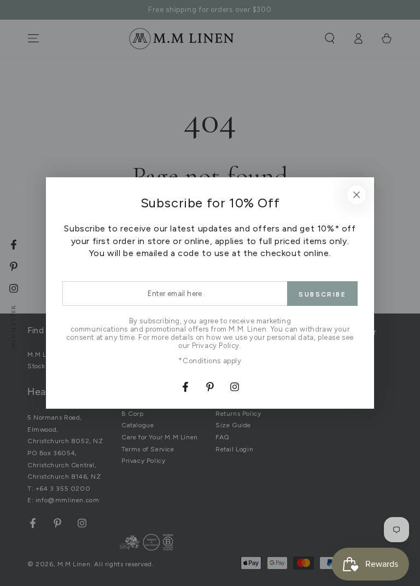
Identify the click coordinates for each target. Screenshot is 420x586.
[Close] (357, 195)
